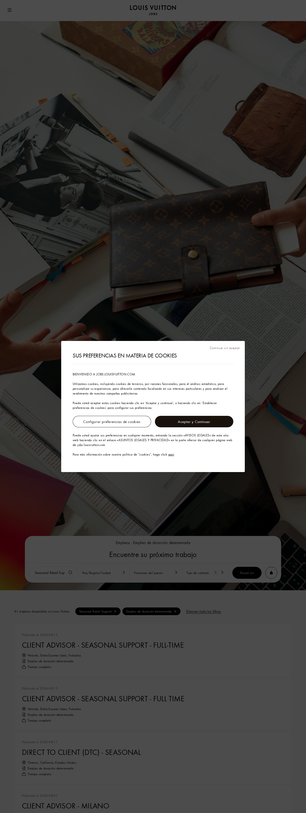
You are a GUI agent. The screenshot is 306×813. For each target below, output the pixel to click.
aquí (171, 454)
